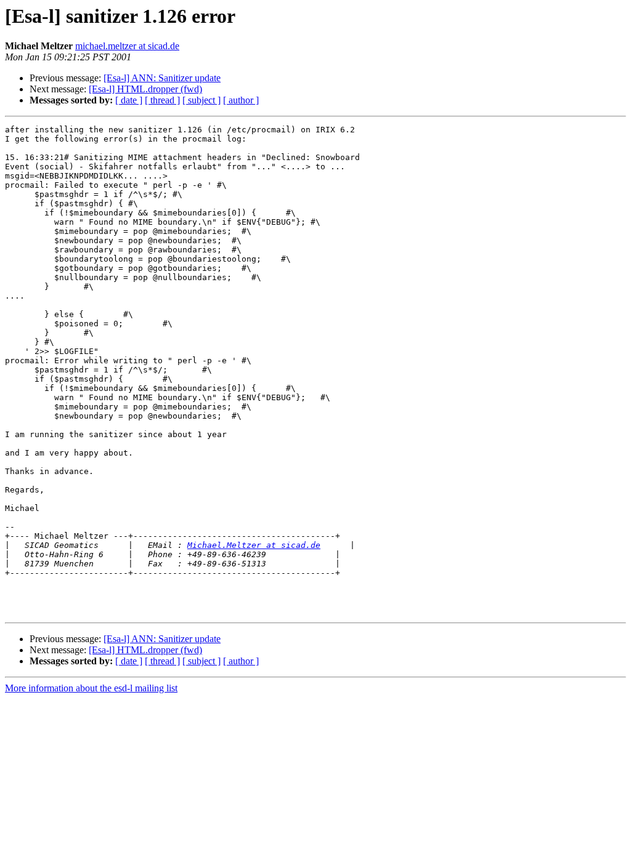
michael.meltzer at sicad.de (127, 46)
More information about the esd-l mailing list (91, 688)
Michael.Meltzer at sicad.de (253, 545)
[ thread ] (162, 100)
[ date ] (128, 100)
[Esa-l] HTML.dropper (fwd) (145, 89)
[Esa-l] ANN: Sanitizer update (162, 78)
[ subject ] (201, 100)
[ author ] (241, 100)
